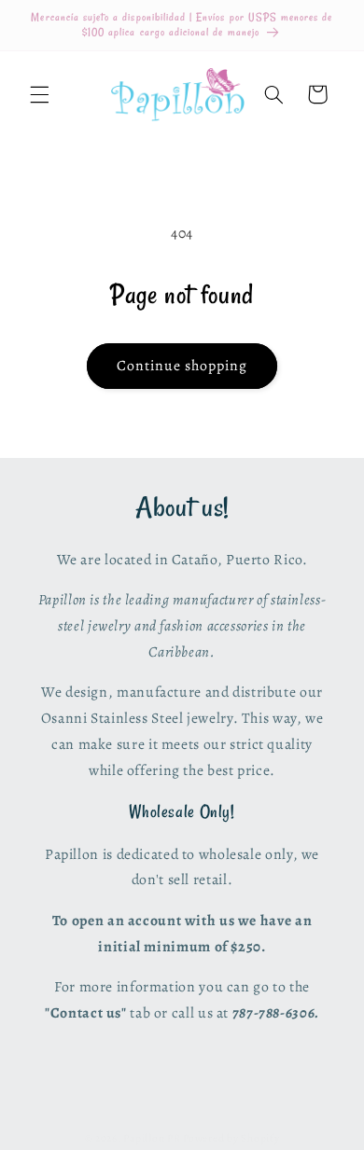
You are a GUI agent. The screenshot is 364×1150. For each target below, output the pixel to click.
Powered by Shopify (231, 1137)
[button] (39, 94)
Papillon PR (151, 1137)
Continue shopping (182, 365)
